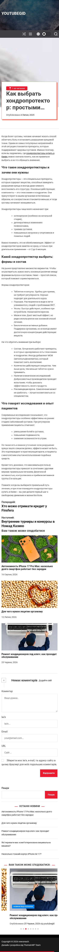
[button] (6, 902)
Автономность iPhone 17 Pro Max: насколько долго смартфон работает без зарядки (27, 568)
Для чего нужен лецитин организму (22, 611)
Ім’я (4, 717)
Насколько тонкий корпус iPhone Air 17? (21, 854)
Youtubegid (14, 13)
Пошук (5, 788)
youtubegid (41, 923)
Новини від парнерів (15, 906)
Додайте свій (45, 680)
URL (4, 746)
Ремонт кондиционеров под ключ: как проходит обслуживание (29, 655)
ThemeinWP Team (32, 945)
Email (5, 731)
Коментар (7, 691)
